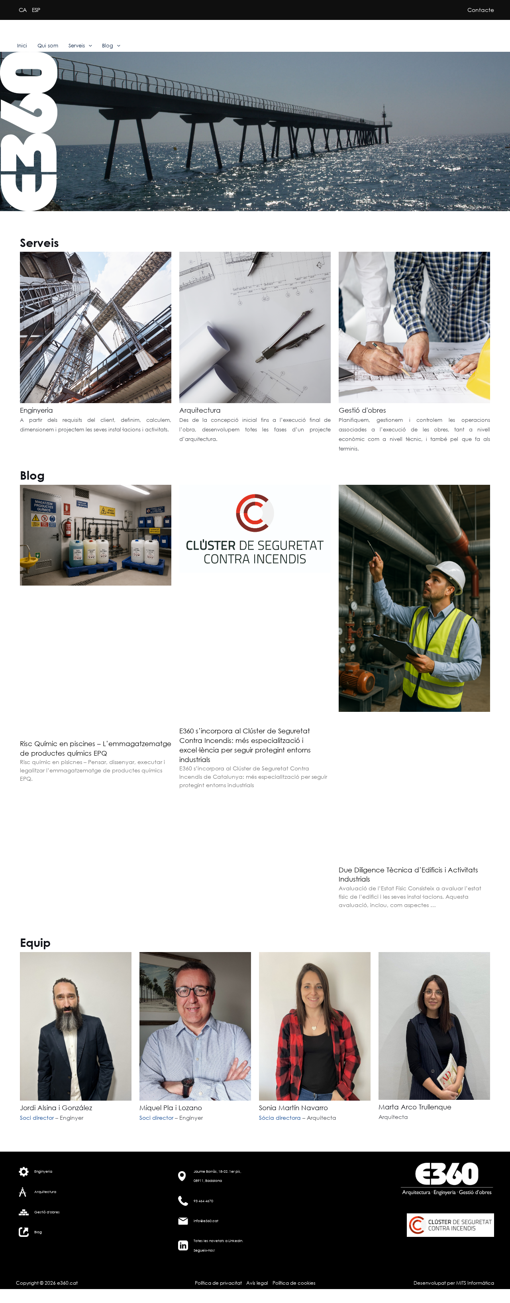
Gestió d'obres (362, 410)
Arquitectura (200, 410)
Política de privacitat (218, 1282)
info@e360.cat (206, 1220)
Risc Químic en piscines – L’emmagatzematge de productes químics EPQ (95, 748)
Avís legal (257, 1282)
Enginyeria (36, 410)
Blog (107, 45)
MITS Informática (474, 1282)
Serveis (77, 45)
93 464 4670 (203, 1200)
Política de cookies (294, 1282)
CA (22, 10)
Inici (22, 45)
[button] (88, 46)
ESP (36, 10)
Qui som (47, 45)
